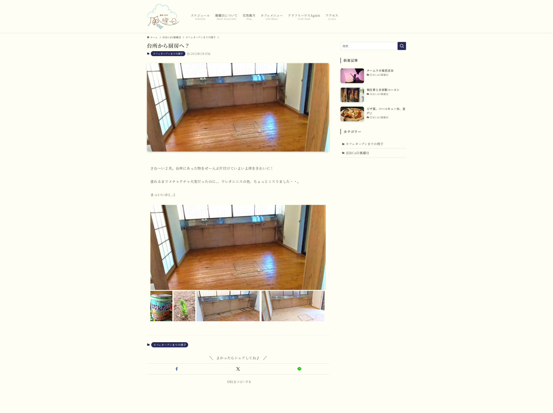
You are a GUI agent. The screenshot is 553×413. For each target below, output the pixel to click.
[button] (177, 369)
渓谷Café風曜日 (357, 153)
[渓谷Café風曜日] (163, 16)
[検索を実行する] (401, 46)
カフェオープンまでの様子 (168, 53)
